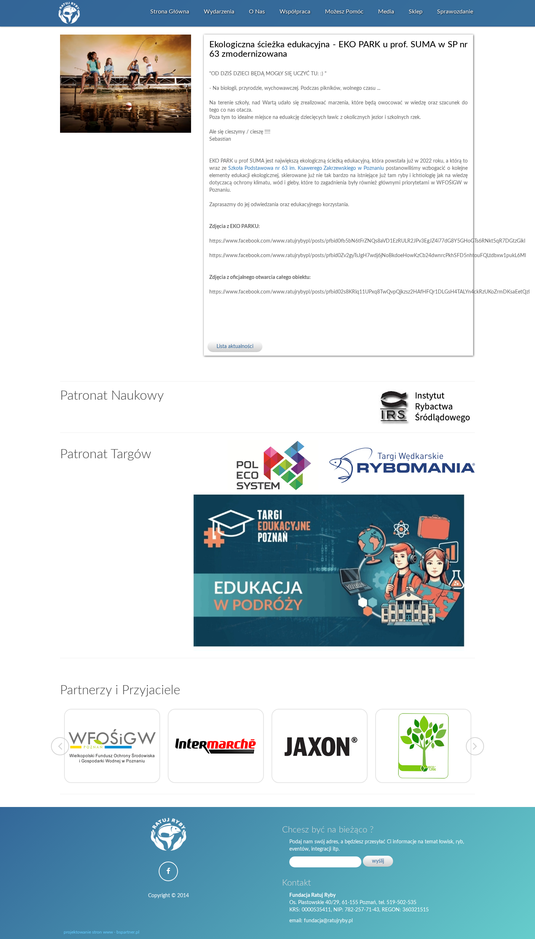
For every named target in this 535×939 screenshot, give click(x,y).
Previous (60, 746)
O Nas (257, 12)
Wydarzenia (219, 12)
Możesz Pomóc (344, 12)
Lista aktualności (235, 346)
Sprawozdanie (455, 12)
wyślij (378, 861)
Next (475, 746)
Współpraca (295, 12)
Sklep (416, 12)
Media (386, 12)
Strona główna (169, 12)
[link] (306, 168)
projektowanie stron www (88, 932)
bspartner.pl (127, 932)
